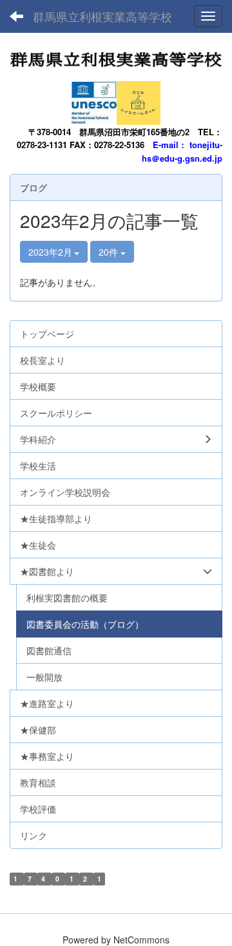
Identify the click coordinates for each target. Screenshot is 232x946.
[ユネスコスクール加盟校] (94, 99)
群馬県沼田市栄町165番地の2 (134, 132)
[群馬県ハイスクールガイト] (138, 99)
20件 (110, 251)
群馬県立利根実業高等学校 (102, 16)
